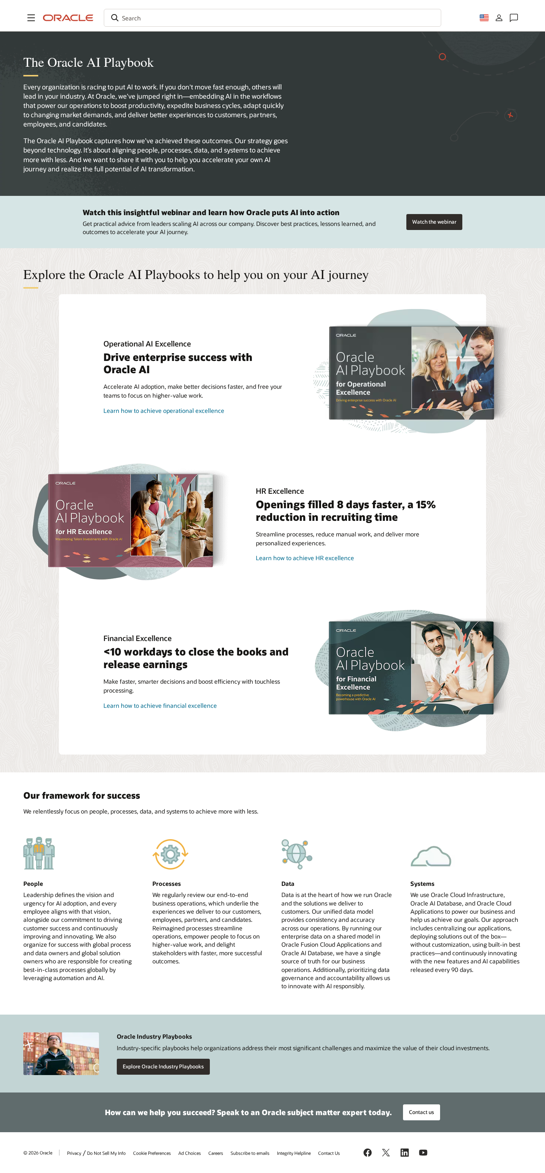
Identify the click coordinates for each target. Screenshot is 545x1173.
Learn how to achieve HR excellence (305, 558)
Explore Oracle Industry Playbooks (163, 1066)
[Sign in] (499, 17)
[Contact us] (513, 17)
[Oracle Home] (68, 18)
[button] (31, 17)
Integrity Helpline (294, 1153)
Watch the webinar (434, 221)
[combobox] (272, 18)
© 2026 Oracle (37, 1153)
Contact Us (329, 1153)
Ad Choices (189, 1153)
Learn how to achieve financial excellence (160, 705)
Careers (215, 1153)
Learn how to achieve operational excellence (163, 410)
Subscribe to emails (250, 1153)
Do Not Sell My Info (106, 1153)
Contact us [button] (421, 1112)
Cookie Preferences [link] (152, 1153)
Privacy (74, 1153)
